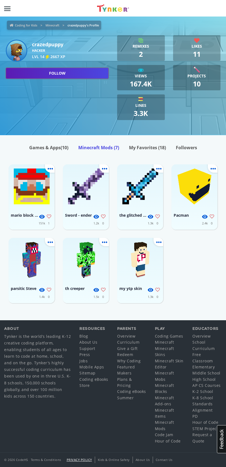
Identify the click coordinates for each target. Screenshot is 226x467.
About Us (88, 342)
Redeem (125, 354)
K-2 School (202, 391)
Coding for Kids (26, 25)
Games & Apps (48, 148)
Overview (126, 336)
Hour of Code (168, 441)
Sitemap (87, 373)
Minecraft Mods (98, 148)
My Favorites (147, 148)
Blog (83, 336)
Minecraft (52, 25)
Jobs (83, 360)
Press (84, 354)
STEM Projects (206, 428)
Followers (186, 148)
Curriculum (128, 342)
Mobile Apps (91, 367)
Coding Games (169, 336)
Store (84, 385)
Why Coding (129, 360)
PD (195, 416)
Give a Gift (127, 348)
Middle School (206, 373)
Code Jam (164, 434)
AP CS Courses (206, 385)
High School (204, 379)
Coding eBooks (93, 379)
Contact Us (164, 460)
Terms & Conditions (46, 460)
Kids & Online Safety (114, 460)
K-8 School (202, 397)
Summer (125, 397)
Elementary (203, 367)
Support (87, 348)
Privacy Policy (79, 460)
